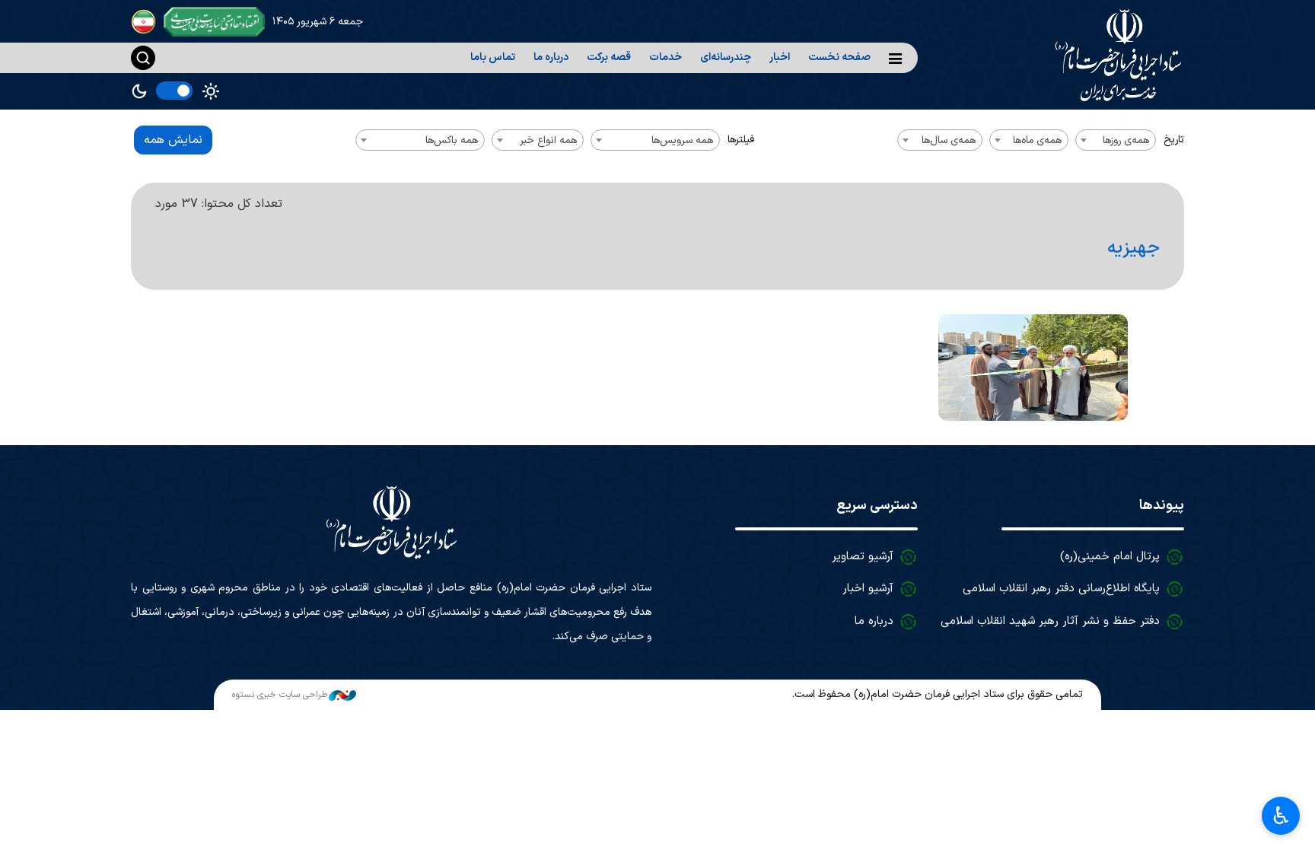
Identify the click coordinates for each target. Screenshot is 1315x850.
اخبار (779, 57)
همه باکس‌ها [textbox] (451, 140)
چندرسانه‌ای (725, 57)
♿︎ (1281, 815)
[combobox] (1115, 140)
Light (210, 91)
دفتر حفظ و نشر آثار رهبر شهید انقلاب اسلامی (1050, 621)
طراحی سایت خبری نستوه (279, 695)
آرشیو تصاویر (862, 556)
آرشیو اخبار (867, 588)
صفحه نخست (839, 57)
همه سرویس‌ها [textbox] (682, 140)
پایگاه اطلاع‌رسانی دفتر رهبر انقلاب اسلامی (1061, 588)
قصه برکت (609, 57)
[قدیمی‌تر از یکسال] (1033, 367)
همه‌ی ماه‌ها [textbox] (1037, 140)
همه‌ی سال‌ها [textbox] (949, 140)
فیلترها (741, 140)
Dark (139, 91)
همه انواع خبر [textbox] (548, 140)
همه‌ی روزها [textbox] (1126, 140)
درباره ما (550, 57)
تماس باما (492, 57)
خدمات (665, 57)
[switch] (174, 90)
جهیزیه (1133, 248)
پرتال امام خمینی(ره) (1110, 556)
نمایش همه (173, 140)
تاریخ (1174, 140)
